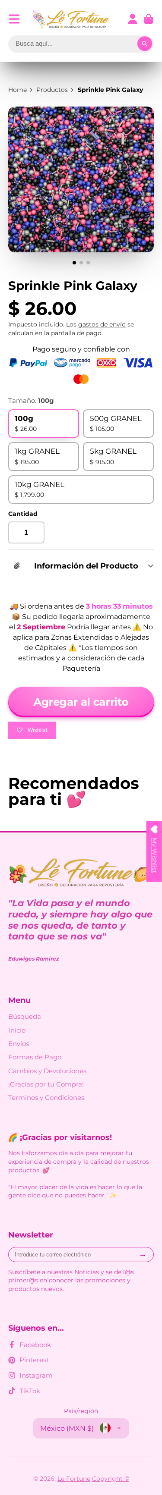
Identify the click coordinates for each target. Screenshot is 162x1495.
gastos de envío (102, 324)
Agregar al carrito (81, 701)
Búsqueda (24, 1016)
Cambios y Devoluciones (47, 1071)
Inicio (16, 1030)
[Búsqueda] (144, 44)
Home (17, 90)
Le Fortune (73, 1478)
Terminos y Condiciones (46, 1097)
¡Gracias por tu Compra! (46, 1084)
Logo (71, 19)
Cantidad (23, 514)
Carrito (148, 19)
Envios (18, 1044)
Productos (52, 90)
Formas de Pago (34, 1057)
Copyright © (110, 1478)
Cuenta (132, 19)
